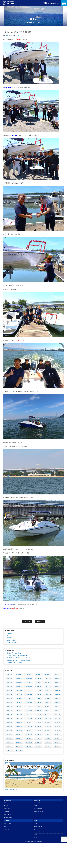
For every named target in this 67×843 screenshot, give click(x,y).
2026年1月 (19, 678)
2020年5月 (38, 722)
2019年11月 (38, 726)
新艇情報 (5, 802)
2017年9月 (57, 742)
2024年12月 (29, 686)
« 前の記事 (27, 622)
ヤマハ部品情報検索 (8, 817)
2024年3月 (57, 690)
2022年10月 (48, 702)
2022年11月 (38, 702)
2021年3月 (57, 714)
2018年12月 (29, 734)
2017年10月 (48, 742)
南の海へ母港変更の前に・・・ (15, 653)
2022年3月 (57, 706)
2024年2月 (9, 694)
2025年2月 (9, 686)
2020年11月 (38, 718)
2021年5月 (38, 714)
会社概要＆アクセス (38, 826)
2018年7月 (19, 738)
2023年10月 (48, 694)
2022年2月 (9, 710)
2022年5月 (38, 706)
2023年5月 (38, 698)
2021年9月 (57, 710)
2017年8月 (9, 746)
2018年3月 (57, 738)
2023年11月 (38, 694)
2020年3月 (57, 722)
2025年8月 (9, 682)
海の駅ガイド (6, 829)
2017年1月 (19, 750)
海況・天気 (6, 826)
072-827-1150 (55, 3)
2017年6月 (28, 746)
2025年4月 (48, 682)
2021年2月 (9, 718)
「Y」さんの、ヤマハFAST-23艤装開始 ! (17, 655)
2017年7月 (19, 746)
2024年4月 (48, 690)
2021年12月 (29, 710)
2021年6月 (28, 714)
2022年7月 (19, 706)
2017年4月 (48, 746)
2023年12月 (29, 694)
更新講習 (36, 805)
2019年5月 (38, 730)
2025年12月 (29, 678)
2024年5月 (38, 690)
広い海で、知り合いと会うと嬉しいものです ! (19, 660)
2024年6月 (28, 690)
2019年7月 (19, 730)
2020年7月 (19, 722)
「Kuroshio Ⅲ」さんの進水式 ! (15, 662)
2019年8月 (9, 730)
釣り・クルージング (12, 642)
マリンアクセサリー (8, 814)
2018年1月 (19, 742)
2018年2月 (9, 742)
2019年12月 (29, 726)
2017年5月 (38, 746)
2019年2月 (9, 734)
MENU (64, 3)
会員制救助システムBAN (38, 811)
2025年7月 (19, 682)
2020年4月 (48, 722)
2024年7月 (19, 690)
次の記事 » (40, 622)
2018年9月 (57, 734)
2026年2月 (9, 678)
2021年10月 (48, 710)
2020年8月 (9, 722)
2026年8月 (9, 674)
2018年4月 (48, 738)
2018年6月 (28, 738)
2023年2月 (9, 702)
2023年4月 (48, 698)
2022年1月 (19, 710)
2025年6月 (28, 682)
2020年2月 (9, 726)
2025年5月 (38, 682)
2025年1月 (19, 686)
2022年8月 (9, 706)
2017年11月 (38, 742)
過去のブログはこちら (11, 789)
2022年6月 (28, 706)
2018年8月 (9, 738)
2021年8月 (9, 714)
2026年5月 (38, 674)
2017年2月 (9, 750)
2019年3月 (57, 730)
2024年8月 (9, 690)
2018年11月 (38, 734)
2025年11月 (38, 678)
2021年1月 (19, 718)
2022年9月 (57, 702)
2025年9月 (57, 678)
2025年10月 (48, 678)
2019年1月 (19, 734)
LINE (46, 3)
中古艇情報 (6, 805)
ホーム (35, 823)
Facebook (43, 3)
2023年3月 (57, 698)
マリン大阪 (8, 3)
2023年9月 (57, 694)
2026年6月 (28, 674)
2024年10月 (48, 686)
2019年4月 (48, 730)
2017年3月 (57, 746)
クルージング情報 (7, 823)
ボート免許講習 (37, 802)
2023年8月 (9, 698)
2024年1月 (19, 694)
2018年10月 (48, 734)
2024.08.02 (8, 35)
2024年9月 (57, 686)
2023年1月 (19, 702)
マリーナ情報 (6, 811)
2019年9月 (57, 726)
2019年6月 (28, 730)
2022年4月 (48, 706)
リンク (35, 837)
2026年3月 (57, 674)
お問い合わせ (36, 829)
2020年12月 (29, 718)
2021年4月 (48, 714)
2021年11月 (38, 710)
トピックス (9, 633)
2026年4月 (48, 674)
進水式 (17, 35)
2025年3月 (57, 682)
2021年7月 (19, 714)
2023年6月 (28, 698)
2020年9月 (57, 718)
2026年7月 (19, 674)
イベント (9, 635)
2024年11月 (38, 686)
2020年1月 (19, 726)
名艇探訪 (36, 834)
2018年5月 (38, 738)
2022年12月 (29, 702)
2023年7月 (19, 698)
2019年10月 (48, 726)
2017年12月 (29, 742)
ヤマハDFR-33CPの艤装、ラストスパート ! (18, 658)
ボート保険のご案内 (38, 808)
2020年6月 (28, 722)
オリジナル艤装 (11, 640)
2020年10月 (48, 718)
